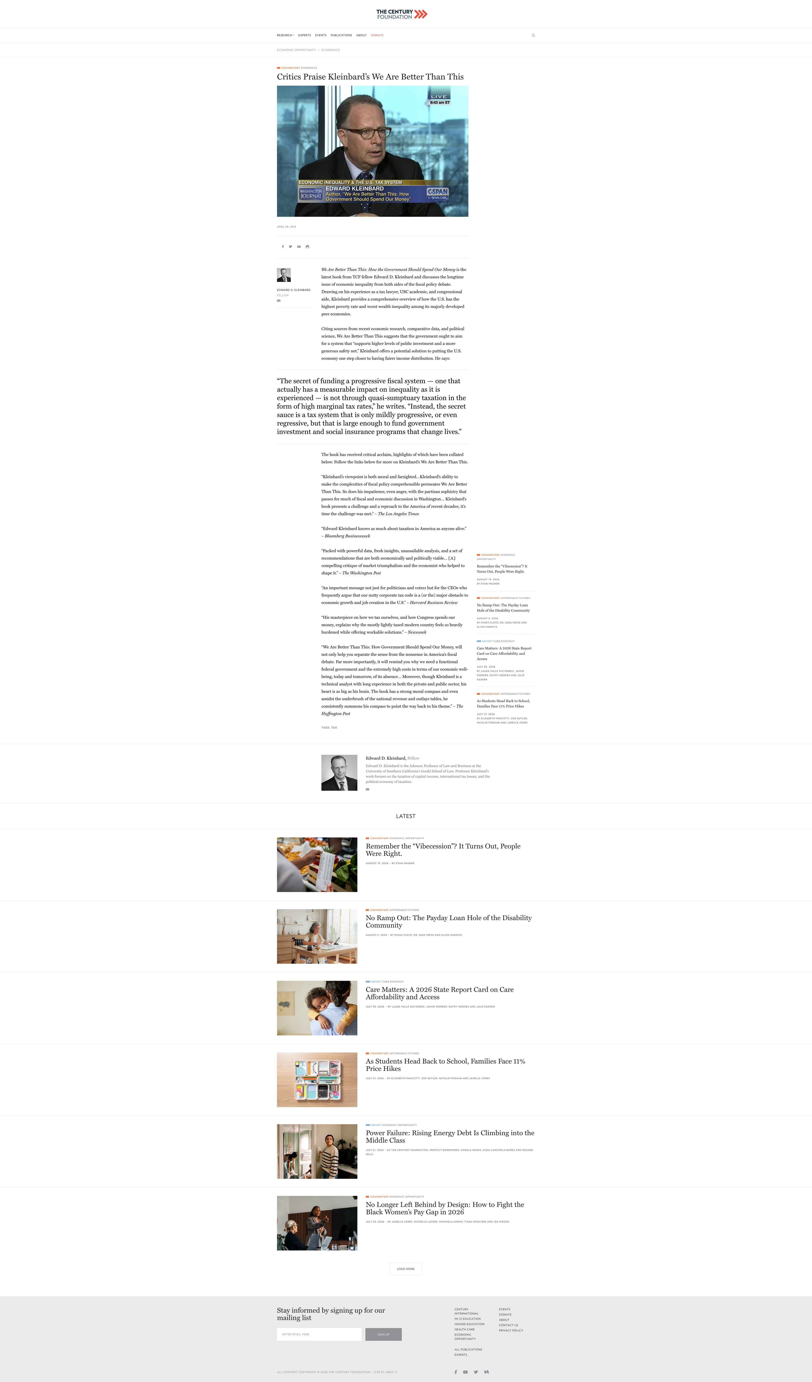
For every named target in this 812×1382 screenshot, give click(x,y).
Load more (406, 1269)
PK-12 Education (468, 1318)
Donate (377, 35)
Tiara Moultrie (475, 1221)
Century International (467, 1311)
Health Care (465, 1329)
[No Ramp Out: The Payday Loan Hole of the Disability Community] (317, 936)
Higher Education (470, 1324)
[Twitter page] (476, 1372)
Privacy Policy (511, 1330)
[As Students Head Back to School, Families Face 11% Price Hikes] (317, 1080)
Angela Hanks (471, 1150)
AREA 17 (391, 1372)
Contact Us (508, 1325)
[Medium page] (486, 1372)
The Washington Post (361, 573)
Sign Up (384, 1334)
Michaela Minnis (451, 1221)
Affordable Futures (515, 598)
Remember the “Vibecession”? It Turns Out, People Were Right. (502, 569)
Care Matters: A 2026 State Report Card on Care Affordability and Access (504, 653)
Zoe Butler (519, 718)
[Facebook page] (456, 1372)
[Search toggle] (533, 35)
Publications (341, 35)
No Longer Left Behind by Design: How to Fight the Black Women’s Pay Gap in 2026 (445, 1208)
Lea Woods (501, 1221)
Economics (330, 50)
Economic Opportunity (296, 50)
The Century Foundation (409, 1150)
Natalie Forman (488, 722)
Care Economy (504, 641)
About (361, 35)
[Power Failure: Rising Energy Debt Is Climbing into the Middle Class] (317, 1151)
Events (321, 35)
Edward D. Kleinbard (294, 290)
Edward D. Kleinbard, (393, 758)
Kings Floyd (489, 622)
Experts (304, 35)
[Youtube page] (465, 1372)
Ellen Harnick (487, 627)
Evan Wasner (490, 583)
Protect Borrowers (444, 1150)
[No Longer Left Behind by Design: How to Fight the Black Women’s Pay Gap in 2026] (317, 1223)
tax (334, 727)
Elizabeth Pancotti (495, 718)
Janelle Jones (517, 722)
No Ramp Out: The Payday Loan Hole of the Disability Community (503, 608)
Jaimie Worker (436, 1006)
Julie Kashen (485, 1006)
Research (285, 35)
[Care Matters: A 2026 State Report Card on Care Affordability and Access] (317, 1008)
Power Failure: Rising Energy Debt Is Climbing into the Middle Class (450, 1136)
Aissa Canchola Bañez (499, 1150)
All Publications (468, 1349)
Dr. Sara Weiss (510, 622)
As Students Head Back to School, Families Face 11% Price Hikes (503, 703)
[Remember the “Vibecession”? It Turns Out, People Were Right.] (317, 864)
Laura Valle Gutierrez (497, 671)
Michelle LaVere (426, 1221)
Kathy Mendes (500, 675)
